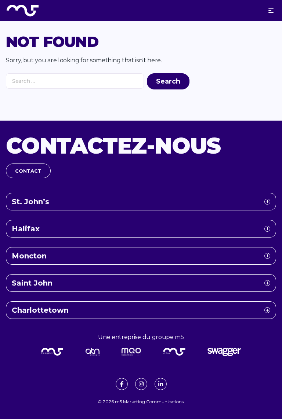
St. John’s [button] (30, 201)
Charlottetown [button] (40, 310)
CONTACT (28, 171)
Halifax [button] (26, 228)
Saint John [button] (32, 283)
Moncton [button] (29, 255)
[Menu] (271, 10)
